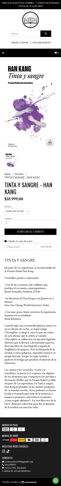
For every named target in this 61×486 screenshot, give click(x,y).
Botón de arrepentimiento (17, 471)
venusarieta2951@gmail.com (18, 461)
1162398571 (10, 464)
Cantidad (8, 219)
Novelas (19, 174)
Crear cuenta (19, 42)
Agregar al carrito (30, 231)
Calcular (45, 247)
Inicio (8, 174)
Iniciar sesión (41, 42)
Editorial (8, 207)
